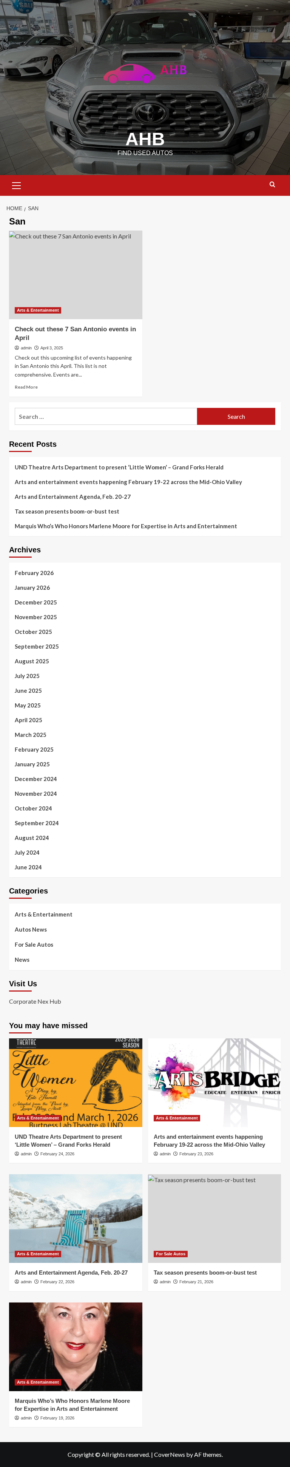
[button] (16, 184)
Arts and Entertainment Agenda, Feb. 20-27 (73, 496)
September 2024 (37, 823)
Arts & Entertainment (38, 310)
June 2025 (28, 690)
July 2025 (27, 675)
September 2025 (37, 646)
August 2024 (32, 837)
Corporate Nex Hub (35, 1001)
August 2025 (32, 661)
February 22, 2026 (57, 1281)
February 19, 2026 (57, 1418)
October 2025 (33, 631)
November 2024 (36, 793)
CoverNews (169, 1454)
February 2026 (34, 572)
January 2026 (32, 587)
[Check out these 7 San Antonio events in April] (75, 275)
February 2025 (34, 749)
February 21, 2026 (196, 1281)
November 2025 (36, 617)
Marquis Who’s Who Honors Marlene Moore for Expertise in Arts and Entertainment (126, 526)
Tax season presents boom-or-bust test (67, 511)
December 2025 (36, 602)
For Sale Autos (34, 944)
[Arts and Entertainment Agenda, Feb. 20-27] (75, 1218)
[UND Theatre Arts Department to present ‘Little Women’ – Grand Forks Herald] (75, 1082)
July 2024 (27, 852)
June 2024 (28, 867)
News (22, 959)
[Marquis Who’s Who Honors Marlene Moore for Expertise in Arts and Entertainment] (75, 1346)
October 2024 (33, 808)
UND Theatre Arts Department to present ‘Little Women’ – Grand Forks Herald (119, 467)
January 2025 (32, 764)
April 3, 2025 (51, 348)
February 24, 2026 (57, 1154)
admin (26, 348)
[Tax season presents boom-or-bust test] (214, 1218)
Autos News (31, 929)
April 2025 (28, 720)
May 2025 (28, 705)
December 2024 (36, 778)
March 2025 (30, 734)
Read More (26, 387)
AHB (145, 139)
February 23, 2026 (196, 1154)
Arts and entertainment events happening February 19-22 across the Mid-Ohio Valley (128, 481)
